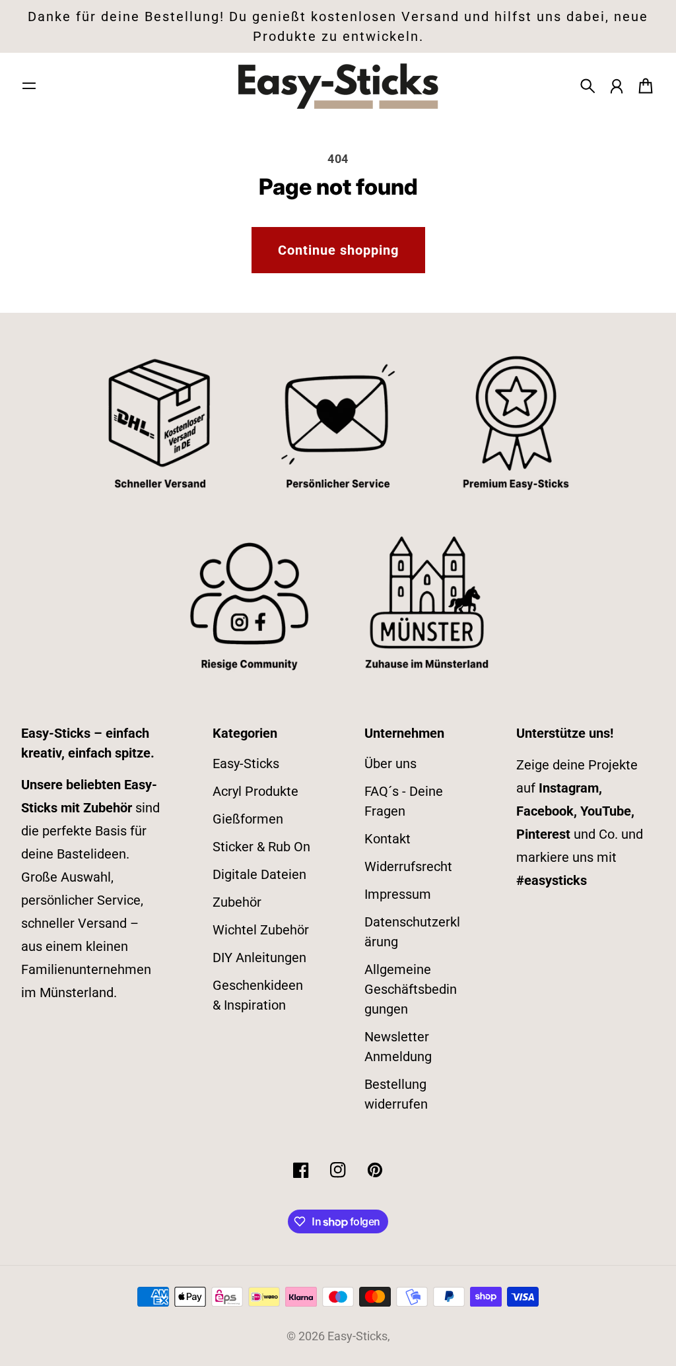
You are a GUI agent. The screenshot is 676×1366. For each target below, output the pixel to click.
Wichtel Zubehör (261, 930)
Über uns (390, 763)
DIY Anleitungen (259, 957)
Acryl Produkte (255, 791)
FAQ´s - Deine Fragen (403, 801)
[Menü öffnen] (29, 86)
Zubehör (237, 902)
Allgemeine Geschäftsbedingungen (410, 989)
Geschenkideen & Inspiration (258, 995)
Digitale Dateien (259, 874)
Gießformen (248, 819)
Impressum (397, 894)
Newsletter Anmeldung (398, 1046)
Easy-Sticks (246, 763)
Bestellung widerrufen (396, 1094)
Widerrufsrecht (408, 866)
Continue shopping (338, 250)
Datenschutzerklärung (412, 932)
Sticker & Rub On (261, 847)
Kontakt (387, 839)
